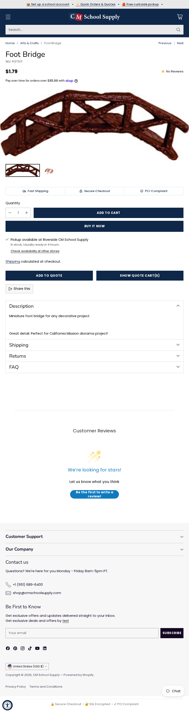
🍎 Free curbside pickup (140, 4)
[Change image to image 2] (49, 170)
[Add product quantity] (26, 213)
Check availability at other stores (35, 251)
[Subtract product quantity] (10, 213)
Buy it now (94, 226)
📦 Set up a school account (48, 4)
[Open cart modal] (179, 17)
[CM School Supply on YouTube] (37, 649)
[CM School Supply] (94, 17)
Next (180, 43)
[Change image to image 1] (23, 170)
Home (10, 43)
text (65, 620)
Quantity (13, 203)
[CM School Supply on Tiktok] (30, 649)
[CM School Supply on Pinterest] (15, 649)
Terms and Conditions (46, 686)
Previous (165, 43)
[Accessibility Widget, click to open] (7, 705)
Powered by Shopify (79, 675)
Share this (22, 288)
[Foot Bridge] (94, 124)
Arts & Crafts (29, 43)
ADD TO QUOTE (49, 275)
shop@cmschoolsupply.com (37, 593)
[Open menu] (8, 17)
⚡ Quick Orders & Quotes (95, 4)
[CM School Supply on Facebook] (8, 649)
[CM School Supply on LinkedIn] (44, 649)
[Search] (178, 29)
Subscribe (172, 633)
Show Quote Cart (140, 275)
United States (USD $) (28, 666)
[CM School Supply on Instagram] (22, 649)
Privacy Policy (16, 686)
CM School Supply (46, 675)
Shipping (13, 261)
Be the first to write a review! (94, 494)
